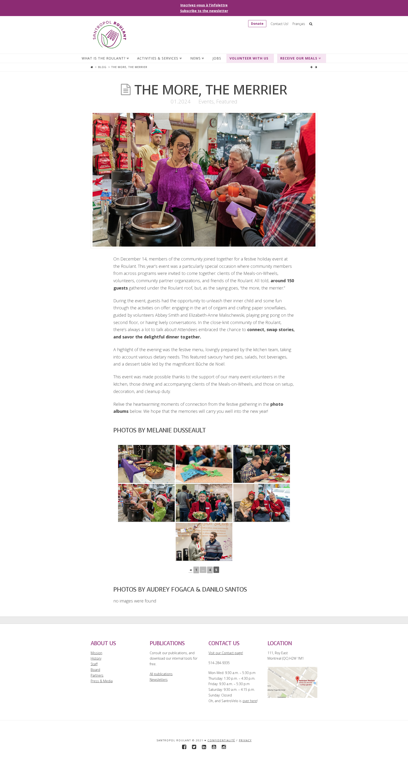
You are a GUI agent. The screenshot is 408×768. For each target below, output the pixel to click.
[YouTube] (214, 746)
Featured (226, 101)
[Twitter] (194, 746)
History (96, 658)
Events (206, 101)
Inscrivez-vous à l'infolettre (204, 5)
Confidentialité (221, 740)
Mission (96, 653)
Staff (94, 664)
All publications (161, 674)
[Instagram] (224, 746)
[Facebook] (184, 746)
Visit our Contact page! (225, 653)
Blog (102, 67)
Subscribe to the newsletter (204, 11)
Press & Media (102, 681)
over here (249, 701)
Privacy (245, 740)
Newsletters (159, 679)
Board (95, 669)
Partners (97, 675)
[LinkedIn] (204, 746)
